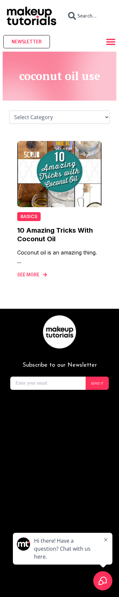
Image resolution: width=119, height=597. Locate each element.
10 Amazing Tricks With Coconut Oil (55, 234)
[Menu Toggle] (111, 42)
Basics (28, 216)
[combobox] (87, 16)
